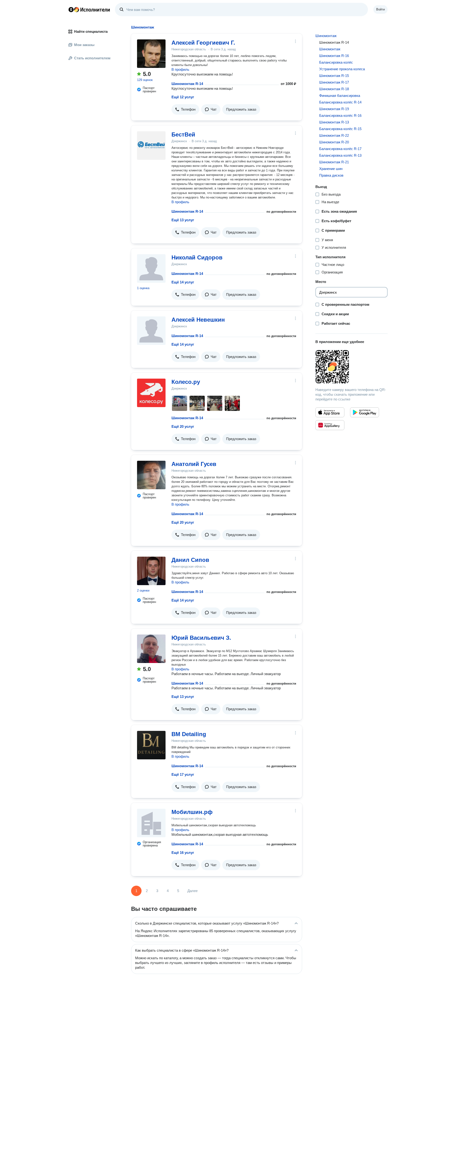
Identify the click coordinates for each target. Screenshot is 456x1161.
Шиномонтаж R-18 (334, 89)
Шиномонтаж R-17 (334, 82)
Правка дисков (331, 175)
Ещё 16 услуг (182, 853)
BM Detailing (188, 734)
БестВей (183, 134)
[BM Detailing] (151, 745)
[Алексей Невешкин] (151, 330)
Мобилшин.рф (192, 812)
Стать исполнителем (92, 58)
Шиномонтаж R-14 (187, 84)
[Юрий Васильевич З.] (151, 649)
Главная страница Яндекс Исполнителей (89, 9)
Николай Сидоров (197, 257)
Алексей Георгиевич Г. (203, 42)
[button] (185, 109)
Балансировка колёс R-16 (340, 115)
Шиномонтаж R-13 (334, 122)
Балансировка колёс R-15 (340, 129)
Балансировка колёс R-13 (340, 155)
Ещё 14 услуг (182, 282)
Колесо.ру (185, 382)
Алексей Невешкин (198, 319)
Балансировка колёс (336, 62)
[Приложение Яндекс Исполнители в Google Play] (364, 412)
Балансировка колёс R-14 (340, 102)
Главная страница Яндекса (71, 9)
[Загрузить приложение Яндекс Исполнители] (351, 367)
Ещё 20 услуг (182, 426)
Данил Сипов (190, 560)
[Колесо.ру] (151, 393)
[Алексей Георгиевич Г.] (151, 53)
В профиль (180, 69)
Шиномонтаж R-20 (334, 142)
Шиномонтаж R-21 (334, 162)
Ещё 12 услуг (182, 97)
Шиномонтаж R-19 (334, 109)
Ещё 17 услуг (182, 774)
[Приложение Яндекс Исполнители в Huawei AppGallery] (329, 425)
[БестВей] (151, 145)
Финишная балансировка (339, 96)
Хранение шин (330, 169)
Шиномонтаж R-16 (334, 56)
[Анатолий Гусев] (151, 475)
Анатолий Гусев (193, 464)
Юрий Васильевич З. (201, 638)
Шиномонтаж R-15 (334, 76)
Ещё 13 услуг (182, 220)
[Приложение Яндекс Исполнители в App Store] (329, 412)
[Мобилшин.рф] (151, 823)
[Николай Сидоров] (151, 268)
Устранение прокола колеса (342, 69)
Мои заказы (84, 45)
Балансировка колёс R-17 (340, 149)
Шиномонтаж (326, 36)
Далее (192, 891)
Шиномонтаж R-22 (334, 135)
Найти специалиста (91, 31)
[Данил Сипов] (151, 571)
